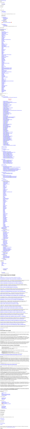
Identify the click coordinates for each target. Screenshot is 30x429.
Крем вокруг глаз (5, 233)
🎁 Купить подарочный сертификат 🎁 (7, 22)
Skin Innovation (3, 60)
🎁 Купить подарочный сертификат (6, 403)
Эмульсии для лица (5, 238)
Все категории (3, 31)
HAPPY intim (3, 86)
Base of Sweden (4, 35)
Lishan (2, 48)
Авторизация (3, 4)
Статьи (1, 276)
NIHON (4, 211)
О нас (2, 393)
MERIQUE (3, 52)
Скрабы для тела (5, 243)
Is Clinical (4, 201)
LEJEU (4, 203)
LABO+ (3, 47)
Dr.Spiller (3, 73)
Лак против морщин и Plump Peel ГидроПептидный (8, 364)
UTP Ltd (3, 64)
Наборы (3, 69)
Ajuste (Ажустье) (4, 33)
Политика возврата (4, 395)
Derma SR (3, 38)
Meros (2, 53)
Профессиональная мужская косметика (6, 71)
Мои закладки (3, 407)
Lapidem (3, 79)
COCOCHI (3, 37)
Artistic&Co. (4, 184)
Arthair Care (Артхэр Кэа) (5, 34)
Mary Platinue (3, 50)
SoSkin (4, 222)
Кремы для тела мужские (6, 257)
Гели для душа (5, 255)
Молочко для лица (5, 235)
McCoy (3, 51)
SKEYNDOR (3, 59)
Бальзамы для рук (5, 240)
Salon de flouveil (4, 80)
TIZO (4, 223)
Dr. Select (4, 192)
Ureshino (4, 225)
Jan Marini (3, 74)
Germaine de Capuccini (4, 85)
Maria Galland (3, 75)
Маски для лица (5, 234)
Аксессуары (3, 72)
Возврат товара (4, 398)
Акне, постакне (5, 246)
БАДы (2, 65)
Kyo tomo (3, 82)
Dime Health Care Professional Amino (6, 39)
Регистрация (4, 269)
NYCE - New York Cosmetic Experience (6, 54)
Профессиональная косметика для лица (7, 68)
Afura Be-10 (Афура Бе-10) (5, 32)
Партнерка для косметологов (5, 402)
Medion (4, 210)
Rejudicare (3, 89)
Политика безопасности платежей (6, 394)
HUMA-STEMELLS (4, 45)
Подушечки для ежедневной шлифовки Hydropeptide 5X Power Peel (11, 354)
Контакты (3, 265)
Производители (4, 401)
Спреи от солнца (5, 253)
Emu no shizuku (4, 81)
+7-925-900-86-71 (5, 25)
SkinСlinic (3, 91)
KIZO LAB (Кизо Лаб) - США (5, 46)
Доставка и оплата (4, 263)
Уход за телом (3, 239)
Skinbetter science (4, 90)
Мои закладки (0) (5, 17)
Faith (3, 196)
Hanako (3, 43)
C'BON (3, 78)
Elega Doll (3, 40)
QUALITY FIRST (4, 55)
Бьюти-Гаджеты (4, 66)
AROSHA (3, 83)
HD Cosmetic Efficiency (6, 198)
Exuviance (3, 84)
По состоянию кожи (4, 70)
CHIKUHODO (5, 187)
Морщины (4, 247)
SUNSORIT (4, 218)
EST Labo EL (3, 41)
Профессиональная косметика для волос (7, 67)
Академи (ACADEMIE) (6, 226)
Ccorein (4, 188)
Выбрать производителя (5, 180)
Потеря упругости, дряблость (7, 249)
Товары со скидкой (4, 227)
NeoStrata (4, 212)
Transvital (3, 62)
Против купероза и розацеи (6, 250)
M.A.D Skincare (4, 49)
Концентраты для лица (6, 232)
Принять (1, 428)
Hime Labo (3, 44)
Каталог (3, 262)
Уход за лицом (3, 230)
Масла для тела (5, 242)
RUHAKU (3, 58)
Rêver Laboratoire (4, 57)
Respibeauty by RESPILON (5, 56)
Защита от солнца (4, 251)
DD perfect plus (5, 190)
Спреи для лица (5, 236)
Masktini (3, 87)
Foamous (3, 42)
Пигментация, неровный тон (6, 248)
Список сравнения (5, 18)
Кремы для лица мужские (6, 256)
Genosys (4, 197)
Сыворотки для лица (5, 237)
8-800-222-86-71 (4, 11)
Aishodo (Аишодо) (5, 182)
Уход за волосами (4, 244)
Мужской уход (3, 254)
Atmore (3, 77)
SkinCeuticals (3, 76)
